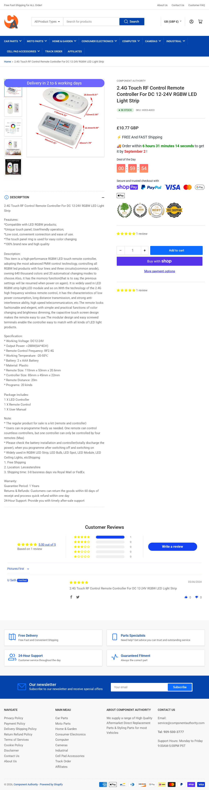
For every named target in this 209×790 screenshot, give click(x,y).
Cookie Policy (13, 745)
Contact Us (178, 5)
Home (7, 61)
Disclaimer (11, 750)
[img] (79, 582)
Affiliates (75, 51)
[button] (126, 234)
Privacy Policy (13, 718)
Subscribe (180, 687)
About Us (162, 5)
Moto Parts (35, 41)
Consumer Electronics (97, 41)
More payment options (159, 271)
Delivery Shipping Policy (20, 729)
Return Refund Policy (18, 734)
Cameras (151, 41)
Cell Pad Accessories (21, 51)
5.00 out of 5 (47, 544)
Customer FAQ (196, 5)
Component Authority (131, 80)
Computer (129, 41)
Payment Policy (14, 723)
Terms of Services (16, 740)
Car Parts (11, 41)
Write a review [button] (172, 547)
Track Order (53, 51)
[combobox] (104, 21)
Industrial (173, 41)
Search (134, 21)
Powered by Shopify (51, 784)
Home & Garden (62, 41)
